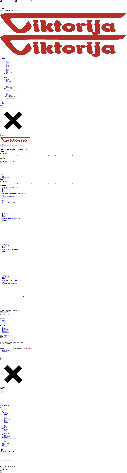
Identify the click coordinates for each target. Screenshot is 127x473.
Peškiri (8, 145)
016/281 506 (2, 12)
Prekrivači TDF (6, 435)
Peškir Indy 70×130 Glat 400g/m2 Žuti (12, 280)
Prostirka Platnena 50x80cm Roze (11, 218)
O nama (3, 102)
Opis (3, 176)
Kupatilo (4, 145)
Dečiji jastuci (6, 441)
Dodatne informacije (5, 177)
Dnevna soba (4, 434)
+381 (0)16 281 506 (3, 312)
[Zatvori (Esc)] (3, 471)
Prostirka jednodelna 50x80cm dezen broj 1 (13, 296)
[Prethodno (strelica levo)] (0, 472)
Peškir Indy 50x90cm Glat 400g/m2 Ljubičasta (14, 193)
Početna (3, 58)
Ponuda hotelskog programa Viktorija (10, 438)
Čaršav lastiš (6, 413)
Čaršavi (5, 414)
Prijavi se (11, 340)
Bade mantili (6, 429)
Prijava (2, 403)
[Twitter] (2, 171)
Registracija (7, 405)
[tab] (64, 176)
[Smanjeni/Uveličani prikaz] (0, 471)
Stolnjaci (5, 426)
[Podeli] (2, 471)
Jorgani (5, 417)
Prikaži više (2, 156)
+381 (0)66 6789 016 (3, 313)
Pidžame (5, 420)
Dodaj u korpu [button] (5, 188)
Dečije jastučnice (7, 440)
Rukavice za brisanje (7, 433)
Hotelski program (5, 437)
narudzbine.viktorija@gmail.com (5, 311)
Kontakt (3, 103)
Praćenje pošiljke (5, 322)
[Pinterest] (2, 172)
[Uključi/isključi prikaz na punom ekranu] (1, 471)
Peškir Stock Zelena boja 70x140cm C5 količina (8, 161)
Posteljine (5, 421)
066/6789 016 (7, 12)
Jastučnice (6, 416)
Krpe (5, 425)
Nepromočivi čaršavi (7, 419)
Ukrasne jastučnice (7, 436)
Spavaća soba (4, 412)
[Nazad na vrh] (2, 450)
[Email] (2, 174)
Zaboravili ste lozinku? (9, 401)
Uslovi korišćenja (5, 330)
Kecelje (5, 427)
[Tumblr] (2, 173)
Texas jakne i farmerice (6, 442)
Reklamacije (4, 328)
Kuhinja (3, 424)
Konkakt (3, 445)
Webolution (30, 348)
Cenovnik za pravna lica (6, 323)
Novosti (3, 101)
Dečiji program (4, 439)
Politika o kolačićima (5, 332)
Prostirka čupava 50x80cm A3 (10, 249)
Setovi (5, 432)
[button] (2, 135)
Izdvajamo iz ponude (5, 443)
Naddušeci (6, 418)
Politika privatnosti (5, 331)
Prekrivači (6, 422)
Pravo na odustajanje (5, 329)
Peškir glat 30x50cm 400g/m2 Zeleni (11, 202)
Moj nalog (4, 327)
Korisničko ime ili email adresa (5, 398)
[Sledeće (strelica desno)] (1, 472)
